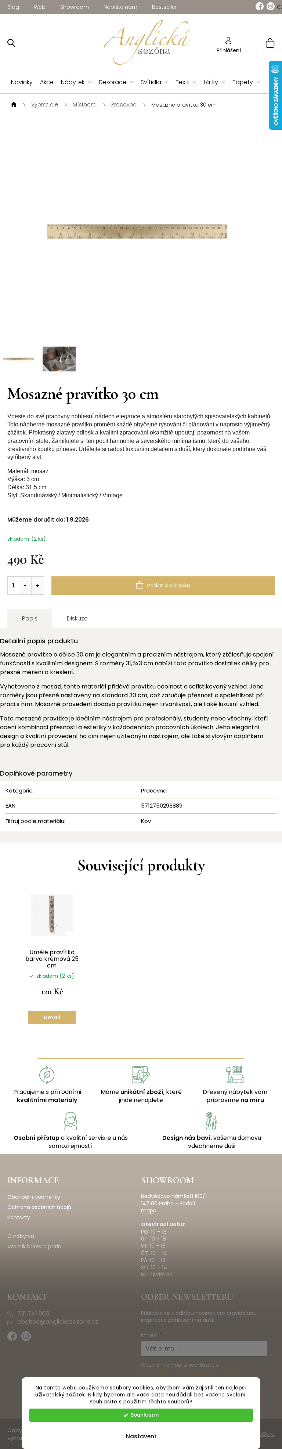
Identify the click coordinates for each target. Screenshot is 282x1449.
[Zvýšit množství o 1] (37, 585)
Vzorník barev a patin (34, 1246)
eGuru (266, 1434)
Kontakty (18, 1217)
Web (40, 7)
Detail (52, 1017)
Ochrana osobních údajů (39, 1207)
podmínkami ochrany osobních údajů (189, 1372)
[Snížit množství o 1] (25, 585)
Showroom (74, 7)
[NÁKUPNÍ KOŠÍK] (261, 43)
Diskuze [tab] (77, 618)
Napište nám (120, 7)
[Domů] (13, 105)
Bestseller (164, 7)
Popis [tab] (29, 618)
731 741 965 (33, 1314)
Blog (13, 7)
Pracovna (154, 790)
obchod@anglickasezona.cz (57, 1322)
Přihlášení (229, 50)
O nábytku (20, 1236)
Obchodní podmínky (33, 1197)
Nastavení (141, 1436)
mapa (148, 1210)
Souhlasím (145, 1415)
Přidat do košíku (168, 585)
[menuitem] (21, 82)
